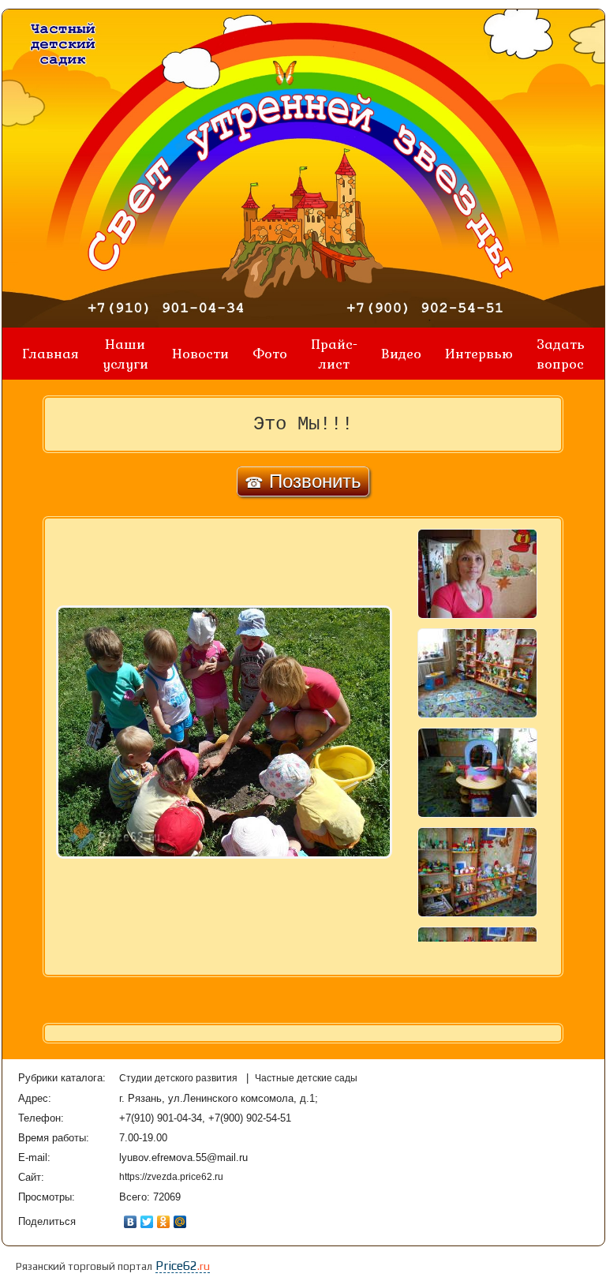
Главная (50, 353)
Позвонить (303, 481)
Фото (269, 353)
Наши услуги (125, 353)
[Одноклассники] (163, 1222)
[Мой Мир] (180, 1222)
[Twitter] (147, 1222)
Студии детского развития (179, 1078)
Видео (401, 353)
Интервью (479, 353)
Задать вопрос (561, 353)
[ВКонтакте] (130, 1222)
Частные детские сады (306, 1078)
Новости (200, 353)
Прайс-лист (334, 353)
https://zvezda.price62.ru (171, 1176)
